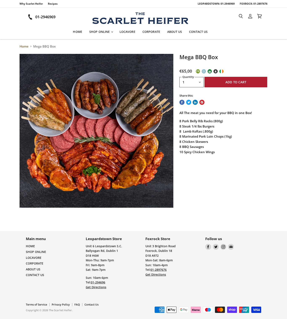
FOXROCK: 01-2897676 (253, 3)
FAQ (77, 304)
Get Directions (96, 287)
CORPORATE (151, 32)
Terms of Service (36, 304)
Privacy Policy (61, 304)
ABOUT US (174, 32)
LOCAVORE (127, 32)
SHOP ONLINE (100, 32)
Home (24, 46)
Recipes (53, 3)
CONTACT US (198, 32)
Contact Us (91, 304)
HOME (77, 32)
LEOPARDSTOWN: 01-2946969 (216, 3)
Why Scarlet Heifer (31, 3)
